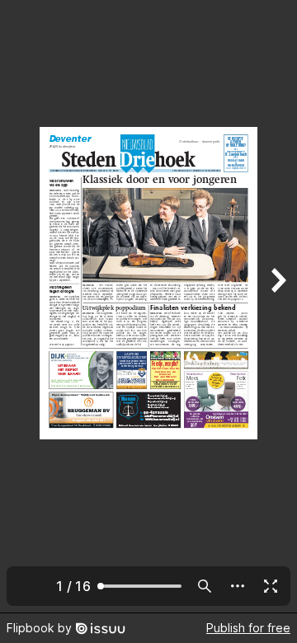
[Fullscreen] (270, 586)
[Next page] (277, 306)
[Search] (204, 586)
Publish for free (248, 628)
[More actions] (237, 586)
